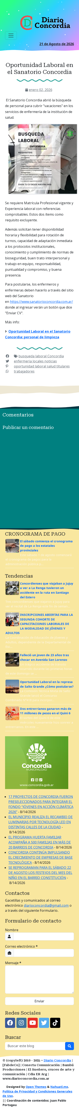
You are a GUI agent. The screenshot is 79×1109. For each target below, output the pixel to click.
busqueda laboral (33, 356)
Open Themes (36, 1087)
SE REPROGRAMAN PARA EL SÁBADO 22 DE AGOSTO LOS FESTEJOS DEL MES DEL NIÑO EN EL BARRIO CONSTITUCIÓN (40, 872)
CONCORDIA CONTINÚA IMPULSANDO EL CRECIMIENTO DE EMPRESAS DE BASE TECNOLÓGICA (40, 857)
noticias (50, 361)
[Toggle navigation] (11, 35)
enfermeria (23, 361)
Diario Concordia (57, 1060)
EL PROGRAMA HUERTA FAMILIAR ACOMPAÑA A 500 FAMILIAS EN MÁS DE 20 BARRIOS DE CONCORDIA (39, 842)
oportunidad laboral (30, 366)
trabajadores (24, 371)
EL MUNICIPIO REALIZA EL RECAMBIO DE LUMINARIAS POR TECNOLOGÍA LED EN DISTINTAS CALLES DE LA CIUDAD (40, 822)
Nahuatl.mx (59, 1087)
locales (38, 361)
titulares (63, 366)
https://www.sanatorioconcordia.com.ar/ (41, 301)
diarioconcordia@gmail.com (46, 905)
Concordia (55, 356)
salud (51, 366)
